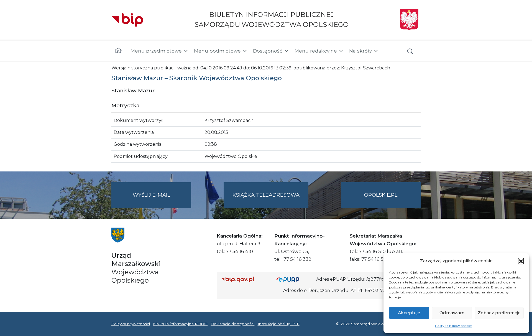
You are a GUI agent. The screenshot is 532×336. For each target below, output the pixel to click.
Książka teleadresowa (266, 195)
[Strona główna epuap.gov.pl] (294, 279)
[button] (521, 261)
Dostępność (267, 51)
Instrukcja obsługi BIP (279, 324)
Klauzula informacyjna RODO (180, 324)
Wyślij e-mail (162, 200)
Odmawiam (451, 312)
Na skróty (360, 51)
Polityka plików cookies (453, 326)
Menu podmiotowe (217, 51)
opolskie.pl (380, 195)
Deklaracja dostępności (232, 324)
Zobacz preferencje (499, 312)
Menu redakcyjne (316, 51)
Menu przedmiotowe (156, 51)
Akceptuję (409, 312)
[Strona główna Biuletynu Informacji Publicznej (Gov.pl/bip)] (244, 279)
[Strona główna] (118, 50)
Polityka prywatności (130, 324)
